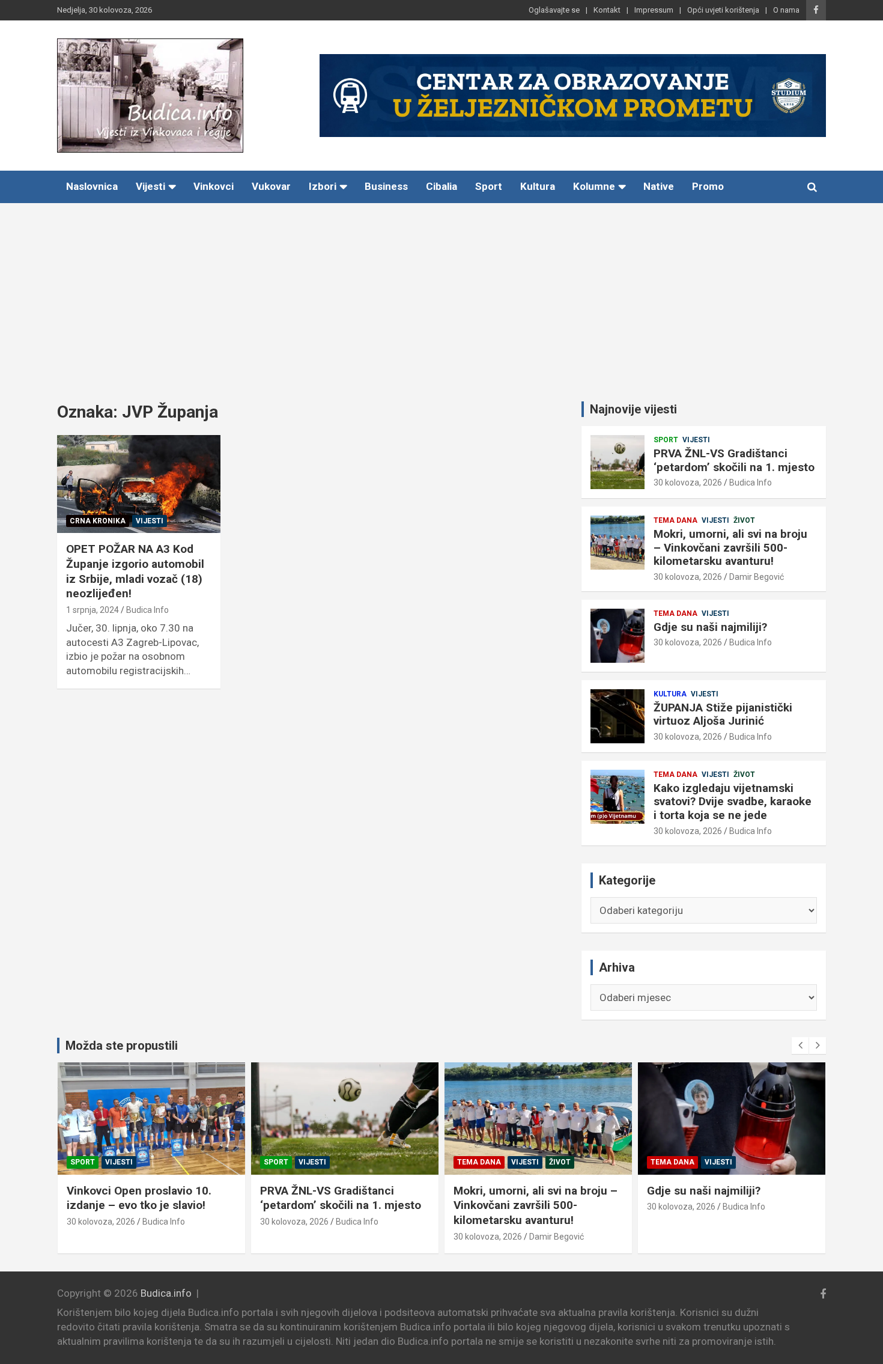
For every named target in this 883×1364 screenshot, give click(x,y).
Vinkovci (213, 186)
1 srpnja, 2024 (92, 610)
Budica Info (147, 610)
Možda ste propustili (121, 1045)
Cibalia (441, 186)
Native (658, 186)
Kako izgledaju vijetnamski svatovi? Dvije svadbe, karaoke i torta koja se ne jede (733, 802)
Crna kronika (98, 521)
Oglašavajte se (554, 9)
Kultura (537, 186)
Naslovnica (92, 186)
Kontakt (607, 9)
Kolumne (594, 186)
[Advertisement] (441, 293)
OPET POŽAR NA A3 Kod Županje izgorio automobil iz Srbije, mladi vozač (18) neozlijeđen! (135, 571)
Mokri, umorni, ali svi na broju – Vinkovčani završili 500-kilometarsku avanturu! (730, 547)
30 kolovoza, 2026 (688, 482)
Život (744, 520)
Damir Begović (756, 577)
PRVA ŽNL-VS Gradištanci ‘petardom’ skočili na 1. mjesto (734, 460)
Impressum (653, 9)
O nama (786, 9)
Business (386, 186)
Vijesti (150, 186)
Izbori (322, 186)
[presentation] (800, 1045)
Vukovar (271, 186)
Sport (488, 186)
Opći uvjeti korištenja (723, 9)
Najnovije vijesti (633, 409)
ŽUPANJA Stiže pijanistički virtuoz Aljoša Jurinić (723, 714)
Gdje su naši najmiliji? (710, 627)
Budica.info (166, 1293)
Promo (708, 186)
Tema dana (675, 520)
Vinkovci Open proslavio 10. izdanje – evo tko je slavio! (139, 1198)
